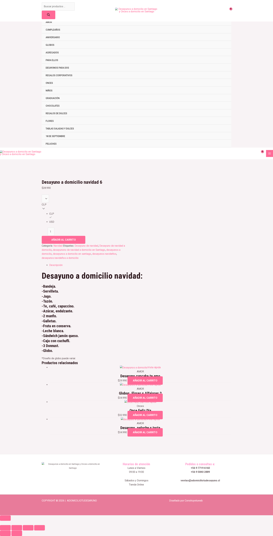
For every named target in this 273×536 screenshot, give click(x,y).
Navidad (57, 245)
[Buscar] (48, 15)
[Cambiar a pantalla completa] (16, 527)
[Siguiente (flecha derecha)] (16, 533)
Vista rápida (154, 367)
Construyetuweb (194, 500)
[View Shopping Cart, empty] (229, 10)
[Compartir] (28, 527)
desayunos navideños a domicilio (60, 257)
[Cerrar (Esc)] (39, 527)
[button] (1, 522)
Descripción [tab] (56, 265)
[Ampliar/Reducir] (5, 527)
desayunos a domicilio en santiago (72, 253)
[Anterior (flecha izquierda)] (5, 533)
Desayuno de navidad (86, 245)
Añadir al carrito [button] (145, 380)
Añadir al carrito (63, 239)
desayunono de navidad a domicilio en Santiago (79, 249)
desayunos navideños (104, 253)
